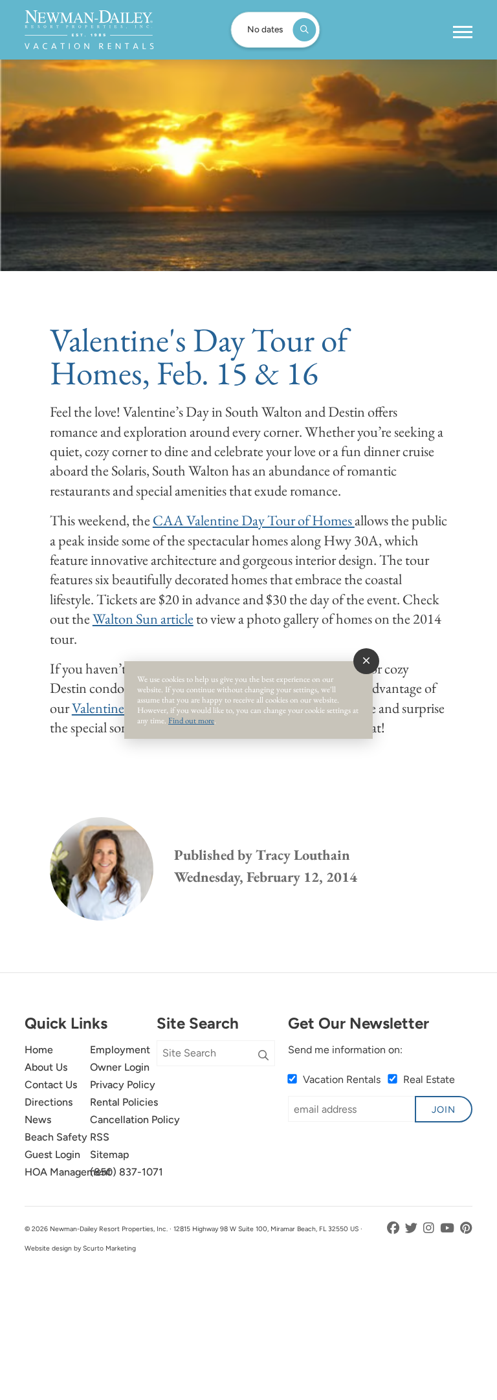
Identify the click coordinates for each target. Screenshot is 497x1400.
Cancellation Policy (135, 1119)
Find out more (191, 720)
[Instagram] (430, 1228)
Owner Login (119, 1067)
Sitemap (109, 1154)
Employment (120, 1050)
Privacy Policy (122, 1084)
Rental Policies (124, 1102)
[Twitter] (412, 1228)
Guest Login (52, 1154)
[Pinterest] (466, 1228)
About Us (46, 1067)
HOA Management (68, 1172)
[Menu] (462, 32)
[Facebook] (394, 1228)
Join (444, 1109)
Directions (48, 1102)
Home (39, 1050)
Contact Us (51, 1084)
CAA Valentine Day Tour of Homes (254, 520)
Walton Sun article (143, 618)
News (38, 1119)
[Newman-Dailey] (89, 29)
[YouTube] (448, 1228)
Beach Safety (56, 1137)
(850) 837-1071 (126, 1172)
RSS (99, 1137)
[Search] (263, 1056)
